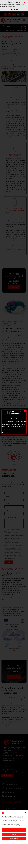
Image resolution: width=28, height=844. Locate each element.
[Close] (25, 411)
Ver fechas (14, 9)
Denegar (14, 834)
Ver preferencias (14, 838)
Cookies (6, 841)
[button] (25, 812)
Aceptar (14, 830)
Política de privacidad (13, 841)
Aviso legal (21, 841)
